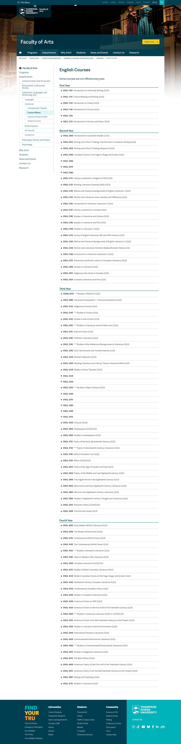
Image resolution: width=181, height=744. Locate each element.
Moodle (80, 727)
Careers (121, 2)
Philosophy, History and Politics (36, 140)
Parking (109, 720)
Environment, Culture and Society (33, 86)
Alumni (51, 727)
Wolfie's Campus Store (86, 720)
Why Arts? (66, 52)
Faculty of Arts (34, 58)
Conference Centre (113, 723)
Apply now (149, 41)
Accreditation (30, 731)
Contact (146, 2)
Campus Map (111, 735)
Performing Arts (31, 126)
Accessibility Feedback (33, 738)
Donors (51, 731)
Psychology (27, 144)
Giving (154, 2)
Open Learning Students (57, 720)
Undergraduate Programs (37, 108)
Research (134, 52)
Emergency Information (34, 727)
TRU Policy (29, 735)
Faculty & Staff (54, 723)
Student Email (82, 723)
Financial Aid (82, 712)
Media (50, 735)
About (138, 2)
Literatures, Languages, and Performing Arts (78, 58)
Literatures (100, 58)
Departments (49, 52)
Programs (32, 52)
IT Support (81, 731)
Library (113, 2)
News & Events (112, 716)
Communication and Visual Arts (36, 81)
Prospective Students (56, 716)
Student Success (34, 121)
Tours (108, 731)
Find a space (111, 727)
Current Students (55, 712)
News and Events (99, 52)
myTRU (105, 2)
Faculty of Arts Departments (51, 58)
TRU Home (22, 58)
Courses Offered (34, 113)
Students (81, 52)
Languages (29, 99)
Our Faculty (29, 130)
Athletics (130, 2)
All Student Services (85, 735)
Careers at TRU (112, 712)
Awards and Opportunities (38, 117)
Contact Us (118, 52)
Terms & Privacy (31, 723)
